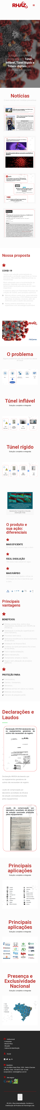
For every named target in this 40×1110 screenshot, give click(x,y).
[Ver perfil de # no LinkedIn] (10, 1059)
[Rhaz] (20, 5)
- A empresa (8, 1041)
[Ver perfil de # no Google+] (12, 1059)
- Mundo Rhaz (8, 1044)
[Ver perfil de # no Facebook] (5, 1059)
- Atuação (7, 1046)
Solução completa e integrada (20, 405)
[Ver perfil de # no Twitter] (7, 1059)
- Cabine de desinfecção (11, 1048)
